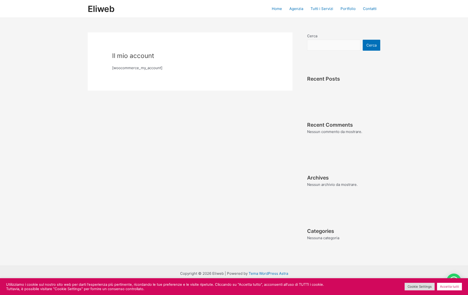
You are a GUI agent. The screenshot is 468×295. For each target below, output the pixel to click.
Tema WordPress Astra (268, 273)
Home (277, 8)
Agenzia (296, 8)
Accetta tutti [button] (449, 286)
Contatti (370, 8)
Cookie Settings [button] (420, 286)
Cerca (312, 36)
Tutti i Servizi (322, 8)
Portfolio (348, 8)
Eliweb (101, 9)
